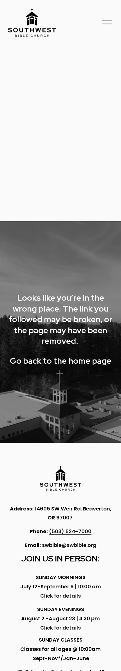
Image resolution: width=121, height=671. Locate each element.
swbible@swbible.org (69, 545)
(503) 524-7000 (70, 531)
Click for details (60, 595)
